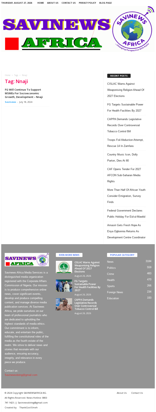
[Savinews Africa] (78, 29)
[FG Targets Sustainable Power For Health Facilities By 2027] (64, 286)
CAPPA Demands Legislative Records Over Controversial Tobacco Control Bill (124, 125)
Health (111, 280)
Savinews (10, 101)
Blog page (105, 2)
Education (113, 298)
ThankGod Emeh (28, 407)
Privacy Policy (87, 2)
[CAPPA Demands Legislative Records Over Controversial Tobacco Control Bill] (64, 304)
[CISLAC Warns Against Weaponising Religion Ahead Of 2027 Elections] (64, 267)
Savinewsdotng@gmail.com (21, 374)
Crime (110, 273)
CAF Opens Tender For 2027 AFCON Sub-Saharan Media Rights (124, 175)
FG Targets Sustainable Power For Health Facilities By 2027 (87, 285)
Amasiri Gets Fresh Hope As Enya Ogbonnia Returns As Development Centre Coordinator (126, 231)
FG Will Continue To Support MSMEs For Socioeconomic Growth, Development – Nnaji (24, 93)
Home (40, 2)
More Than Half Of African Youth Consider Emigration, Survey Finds (126, 196)
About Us (52, 2)
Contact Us (69, 2)
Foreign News (115, 292)
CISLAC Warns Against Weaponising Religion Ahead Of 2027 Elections (125, 90)
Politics (111, 267)
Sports (111, 286)
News (110, 261)
